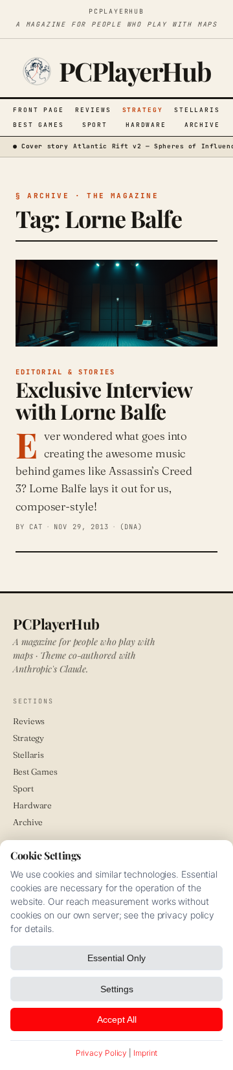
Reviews (93, 110)
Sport (95, 124)
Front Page (38, 110)
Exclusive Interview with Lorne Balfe (104, 399)
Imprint (145, 1053)
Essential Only (116, 958)
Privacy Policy (102, 1053)
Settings (116, 989)
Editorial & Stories (65, 371)
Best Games (38, 124)
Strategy (142, 110)
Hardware (146, 124)
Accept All (117, 1019)
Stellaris (197, 110)
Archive (202, 124)
